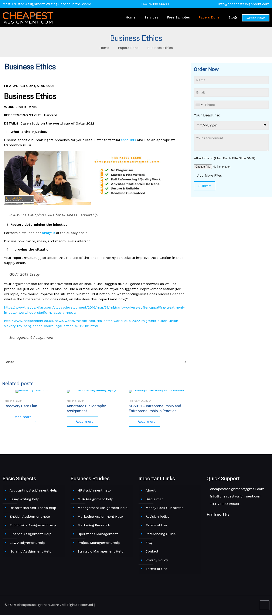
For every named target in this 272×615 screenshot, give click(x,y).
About (151, 490)
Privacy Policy (157, 560)
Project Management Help (99, 543)
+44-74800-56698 (224, 504)
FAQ (149, 543)
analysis (48, 233)
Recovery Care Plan (21, 406)
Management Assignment (31, 337)
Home (104, 48)
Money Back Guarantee (164, 508)
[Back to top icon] (264, 605)
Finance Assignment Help (30, 534)
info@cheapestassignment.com (243, 4)
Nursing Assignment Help (30, 551)
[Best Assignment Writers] (28, 17)
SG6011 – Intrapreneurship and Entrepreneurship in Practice (155, 408)
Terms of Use (156, 525)
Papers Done (128, 48)
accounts (128, 140)
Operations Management (98, 534)
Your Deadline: (207, 115)
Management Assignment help (103, 508)
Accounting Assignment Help (33, 490)
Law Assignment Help (27, 543)
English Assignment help (30, 516)
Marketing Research (94, 525)
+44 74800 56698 (155, 4)
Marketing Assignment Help (100, 516)
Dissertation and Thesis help (33, 508)
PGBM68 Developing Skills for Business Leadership (53, 215)
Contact (152, 551)
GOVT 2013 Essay (24, 274)
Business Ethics (160, 48)
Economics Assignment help (33, 525)
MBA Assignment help (95, 499)
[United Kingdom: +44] (199, 105)
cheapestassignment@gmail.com (236, 489)
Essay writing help (24, 499)
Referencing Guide (161, 534)
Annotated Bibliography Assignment (86, 408)
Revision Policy (157, 516)
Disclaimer (154, 499)
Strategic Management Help (100, 551)
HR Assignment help (94, 490)
